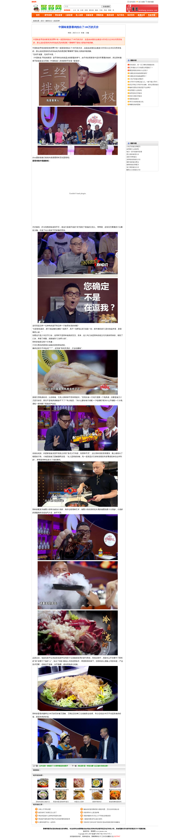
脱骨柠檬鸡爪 (97, 802)
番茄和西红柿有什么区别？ (139, 70)
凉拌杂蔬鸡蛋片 (42, 790)
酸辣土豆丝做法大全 (133, 170)
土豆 (74, 10)
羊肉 (105, 10)
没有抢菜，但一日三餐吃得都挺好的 (142, 65)
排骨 (86, 10)
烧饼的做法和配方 (133, 165)
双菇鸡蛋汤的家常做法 (61, 802)
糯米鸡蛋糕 (79, 790)
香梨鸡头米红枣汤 (115, 790)
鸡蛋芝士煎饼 (79, 802)
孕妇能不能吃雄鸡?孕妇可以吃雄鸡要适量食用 (54, 819)
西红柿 (91, 10)
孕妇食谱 (58, 15)
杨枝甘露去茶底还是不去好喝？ (140, 87)
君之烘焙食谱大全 (133, 154)
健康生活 (141, 15)
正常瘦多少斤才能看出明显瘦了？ (141, 67)
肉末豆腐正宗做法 (136, 96)
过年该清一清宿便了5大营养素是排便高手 (53, 766)
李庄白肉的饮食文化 (136, 102)
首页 (38, 15)
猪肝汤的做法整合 (133, 162)
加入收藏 (141, 2)
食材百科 (131, 15)
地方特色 (120, 15)
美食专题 (151, 15)
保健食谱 (89, 15)
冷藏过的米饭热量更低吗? (138, 73)
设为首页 (132, 2)
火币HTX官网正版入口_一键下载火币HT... (144, 82)
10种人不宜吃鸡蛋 (44, 809)
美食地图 (150, 2)
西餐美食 (100, 15)
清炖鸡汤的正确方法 (43, 802)
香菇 (109, 10)
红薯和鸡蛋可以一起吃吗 (46, 822)
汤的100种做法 (132, 157)
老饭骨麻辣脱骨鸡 (115, 802)
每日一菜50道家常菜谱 (134, 152)
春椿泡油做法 (134, 99)
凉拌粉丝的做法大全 (133, 159)
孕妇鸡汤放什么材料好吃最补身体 (50, 816)
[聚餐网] (47, 12)
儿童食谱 (69, 15)
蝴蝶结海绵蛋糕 (135, 104)
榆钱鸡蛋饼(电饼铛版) (97, 790)
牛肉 (100, 10)
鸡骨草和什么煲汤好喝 (91, 812)
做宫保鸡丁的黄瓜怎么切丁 (47, 812)
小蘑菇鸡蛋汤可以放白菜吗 (92, 819)
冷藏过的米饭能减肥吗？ (138, 76)
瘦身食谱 (110, 15)
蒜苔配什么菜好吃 (136, 90)
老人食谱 (79, 15)
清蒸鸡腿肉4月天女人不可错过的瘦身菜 (97, 816)
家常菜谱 (48, 15)
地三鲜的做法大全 (133, 167)
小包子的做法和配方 (136, 79)
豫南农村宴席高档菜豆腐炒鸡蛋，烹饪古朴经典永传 (101, 809)
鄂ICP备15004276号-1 (104, 834)
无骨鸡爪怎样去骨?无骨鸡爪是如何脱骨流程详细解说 (101, 822)
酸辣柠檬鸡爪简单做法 (61, 790)
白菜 (81, 10)
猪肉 (96, 10)
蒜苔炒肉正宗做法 (136, 93)
